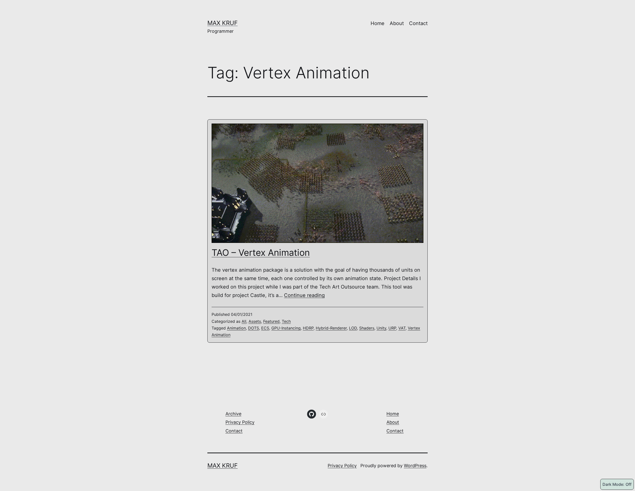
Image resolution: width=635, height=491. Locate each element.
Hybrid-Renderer (331, 328)
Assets (255, 321)
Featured (271, 321)
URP (392, 328)
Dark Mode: (613, 484)
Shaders (366, 328)
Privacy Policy (239, 422)
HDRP (308, 328)
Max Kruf (222, 23)
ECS (265, 328)
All (244, 321)
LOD (353, 328)
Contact (418, 23)
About (397, 23)
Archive (233, 413)
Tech (286, 321)
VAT (402, 328)
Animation (236, 328)
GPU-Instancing (286, 328)
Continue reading (304, 295)
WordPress (415, 465)
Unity (381, 328)
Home (377, 23)
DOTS (253, 328)
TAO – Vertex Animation (261, 252)
